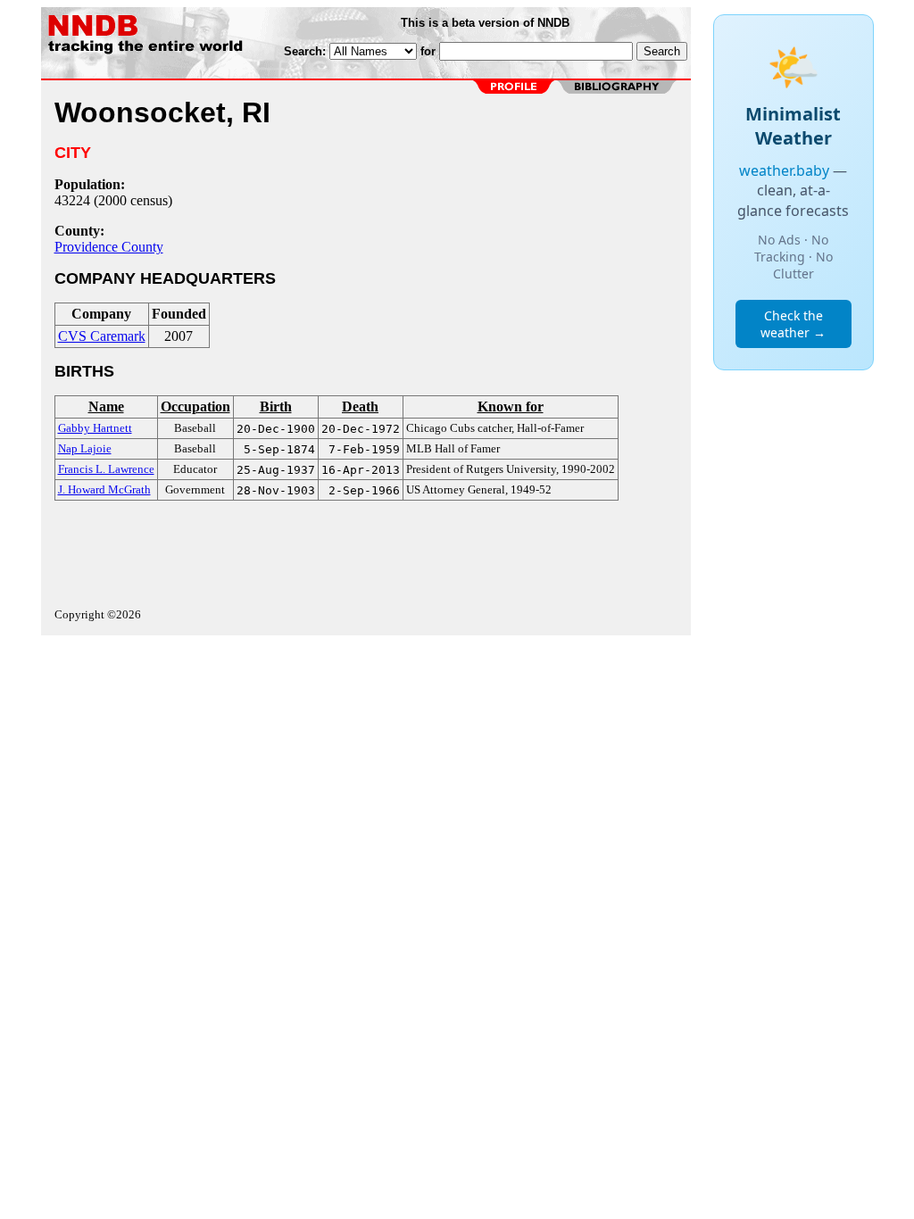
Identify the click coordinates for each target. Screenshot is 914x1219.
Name (106, 406)
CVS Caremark (101, 336)
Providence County (108, 246)
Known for (511, 406)
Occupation (195, 406)
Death (360, 406)
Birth (276, 406)
